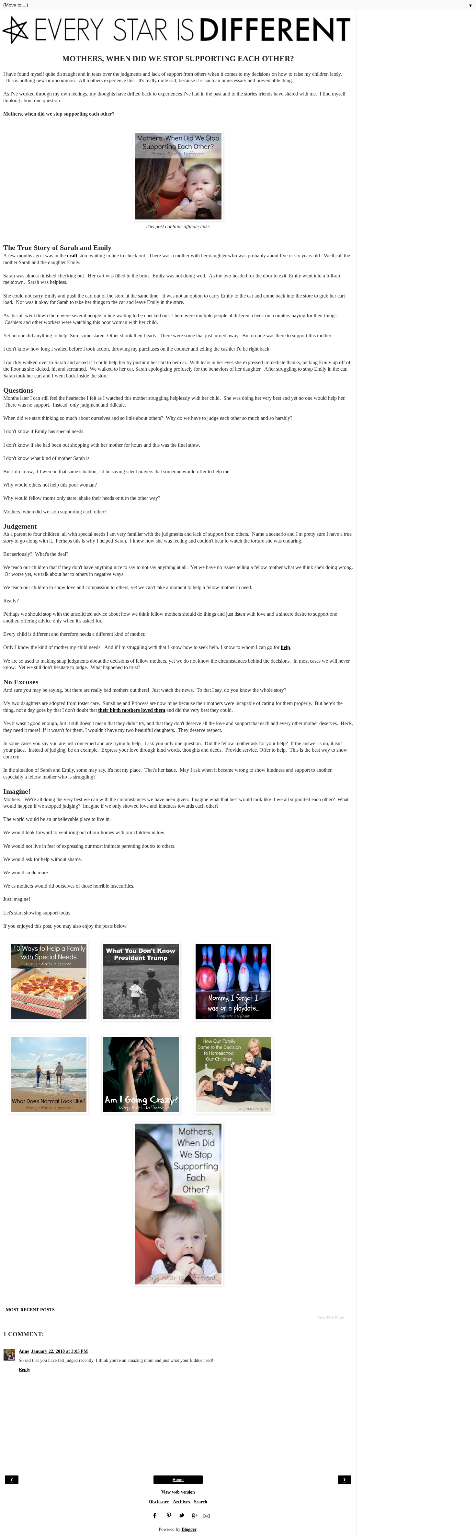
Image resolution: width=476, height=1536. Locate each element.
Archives (181, 1501)
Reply (24, 1369)
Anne (24, 1351)
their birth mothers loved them (131, 710)
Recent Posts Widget (331, 1317)
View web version (178, 1492)
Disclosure (159, 1501)
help (285, 647)
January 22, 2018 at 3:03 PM (59, 1351)
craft (72, 255)
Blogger (189, 1529)
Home (178, 1479)
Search (200, 1501)
